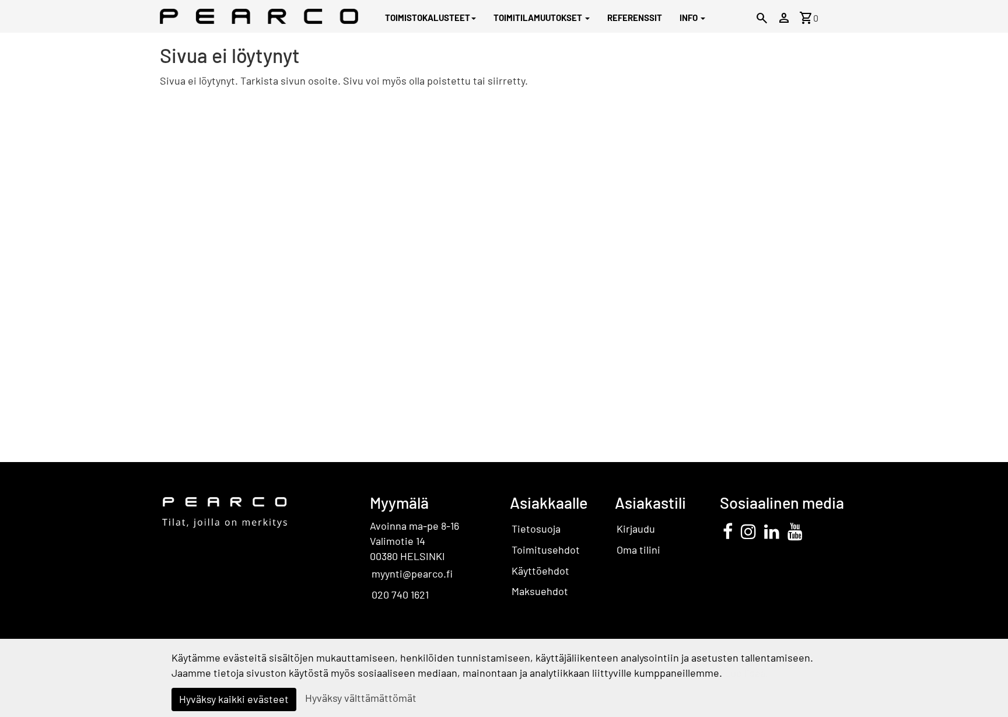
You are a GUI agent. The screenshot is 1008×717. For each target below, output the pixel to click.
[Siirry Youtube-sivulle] (795, 530)
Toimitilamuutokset (539, 17)
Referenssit (634, 17)
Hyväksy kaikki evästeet (234, 698)
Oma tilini (638, 549)
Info (689, 17)
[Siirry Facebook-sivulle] (728, 530)
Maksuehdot (540, 591)
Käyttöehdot (540, 570)
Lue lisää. (746, 672)
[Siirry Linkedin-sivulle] (771, 530)
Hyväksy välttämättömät (360, 697)
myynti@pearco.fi (412, 573)
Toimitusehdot (546, 549)
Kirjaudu (636, 528)
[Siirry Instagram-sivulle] (748, 530)
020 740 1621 (400, 594)
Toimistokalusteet (427, 17)
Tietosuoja (536, 528)
